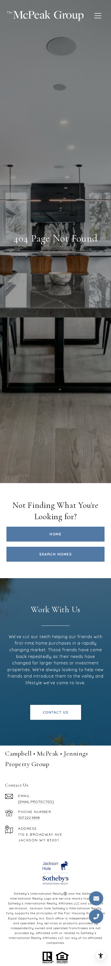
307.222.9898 (29, 817)
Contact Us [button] (56, 712)
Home (55, 534)
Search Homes (55, 554)
